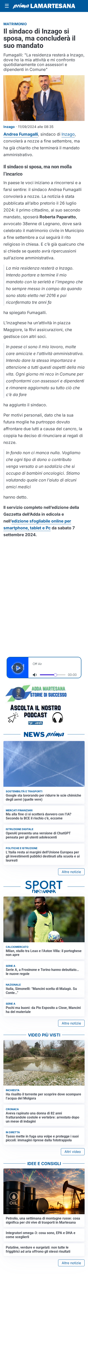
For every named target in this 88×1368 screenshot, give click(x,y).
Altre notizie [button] (71, 872)
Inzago (68, 134)
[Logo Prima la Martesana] (44, 6)
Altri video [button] (73, 1151)
